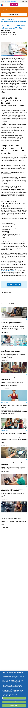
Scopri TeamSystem (14, 284)
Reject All (14, 701)
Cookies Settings (13, 698)
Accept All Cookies (14, 705)
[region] (14, 689)
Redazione (7, 30)
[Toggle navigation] (25, 5)
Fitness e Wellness (5, 36)
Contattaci (14, 4)
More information (6, 695)
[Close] (25, 672)
